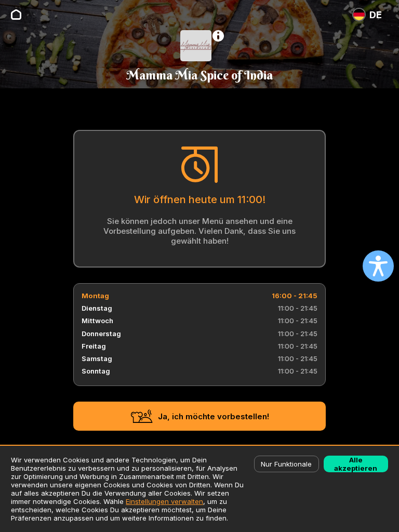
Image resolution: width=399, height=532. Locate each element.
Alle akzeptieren (355, 464)
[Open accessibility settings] (378, 266)
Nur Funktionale (286, 464)
